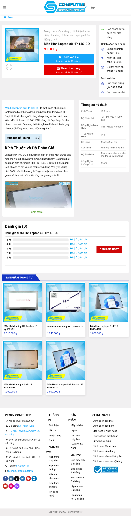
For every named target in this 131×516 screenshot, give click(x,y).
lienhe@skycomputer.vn (20, 471)
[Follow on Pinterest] (28, 478)
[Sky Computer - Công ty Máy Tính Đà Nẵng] (65, 7)
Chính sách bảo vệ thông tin (107, 456)
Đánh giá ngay (109, 249)
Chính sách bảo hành (103, 426)
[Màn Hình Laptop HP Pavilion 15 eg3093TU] (22, 302)
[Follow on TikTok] (16, 478)
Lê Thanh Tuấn (26, 426)
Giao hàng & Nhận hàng (105, 431)
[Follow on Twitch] (16, 486)
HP (55, 39)
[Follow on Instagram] (11, 478)
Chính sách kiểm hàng (104, 451)
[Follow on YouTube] (5, 486)
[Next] (17, 65)
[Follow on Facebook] (5, 478)
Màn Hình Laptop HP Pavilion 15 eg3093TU (20, 328)
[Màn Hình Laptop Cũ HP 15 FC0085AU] (22, 360)
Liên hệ (52, 430)
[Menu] (4, 7)
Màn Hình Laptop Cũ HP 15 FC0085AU (18, 386)
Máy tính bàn (77, 425)
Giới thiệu (54, 425)
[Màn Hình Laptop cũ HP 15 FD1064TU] (108, 302)
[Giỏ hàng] (93, 7)
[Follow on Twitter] (22, 478)
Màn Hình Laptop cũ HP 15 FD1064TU (104, 328)
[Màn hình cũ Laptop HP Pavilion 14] (65, 302)
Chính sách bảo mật (103, 421)
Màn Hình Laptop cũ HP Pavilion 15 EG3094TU (65, 386)
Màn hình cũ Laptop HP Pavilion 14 (65, 326)
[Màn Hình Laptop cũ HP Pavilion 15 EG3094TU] (65, 360)
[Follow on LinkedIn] (34, 478)
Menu (11, 17)
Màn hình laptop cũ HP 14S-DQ (22, 108)
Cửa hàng (63, 31)
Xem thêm (36, 212)
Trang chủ (49, 31)
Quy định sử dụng (102, 441)
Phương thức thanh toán (105, 436)
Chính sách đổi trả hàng (105, 446)
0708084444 (22, 466)
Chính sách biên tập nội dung (107, 461)
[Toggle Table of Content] (35, 138)
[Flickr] (11, 486)
